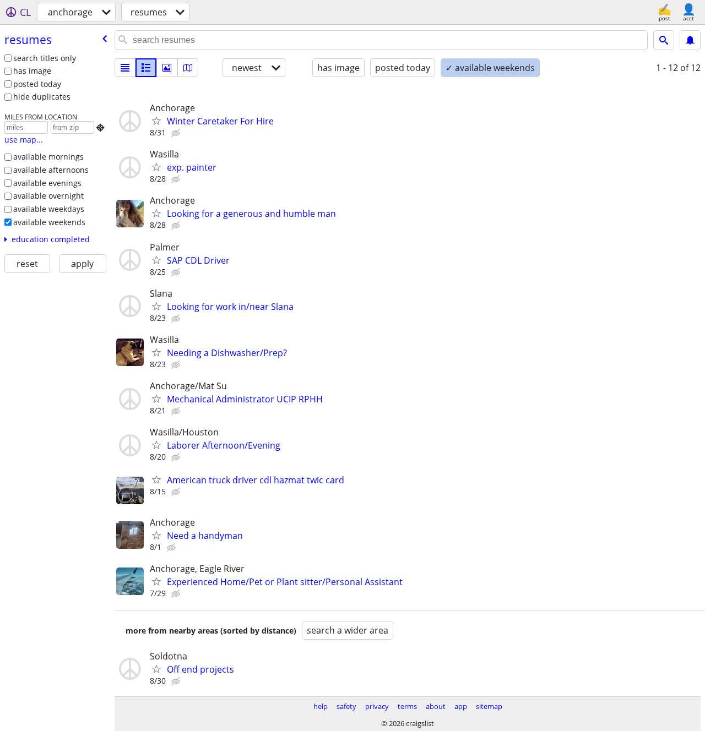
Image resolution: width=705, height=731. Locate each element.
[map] (187, 67)
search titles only (44, 58)
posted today (37, 84)
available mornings (48, 156)
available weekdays (48, 209)
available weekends (49, 222)
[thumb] (145, 67)
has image (32, 71)
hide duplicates (41, 96)
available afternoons (51, 170)
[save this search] (690, 40)
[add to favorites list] (156, 120)
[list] (125, 67)
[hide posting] (176, 133)
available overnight (48, 195)
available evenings (47, 183)
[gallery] (166, 67)
